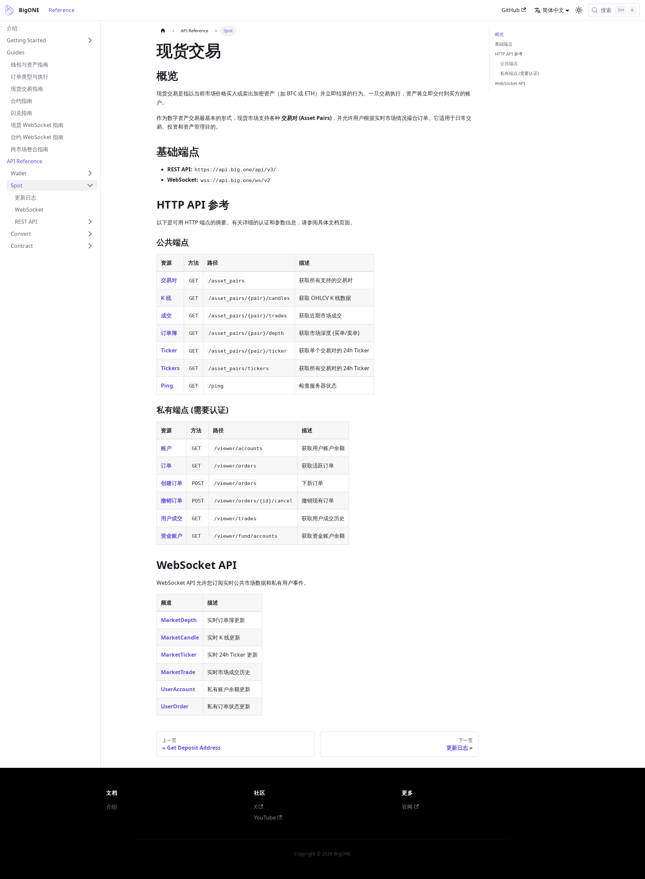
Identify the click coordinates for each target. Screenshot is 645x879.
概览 (499, 34)
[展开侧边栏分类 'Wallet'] (90, 173)
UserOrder (174, 706)
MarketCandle (180, 637)
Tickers (170, 368)
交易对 (169, 280)
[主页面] (163, 31)
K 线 (166, 298)
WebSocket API (510, 83)
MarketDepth (179, 620)
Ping (167, 385)
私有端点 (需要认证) (519, 73)
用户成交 (171, 518)
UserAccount (178, 689)
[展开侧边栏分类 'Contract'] (90, 245)
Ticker (169, 350)
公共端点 (509, 63)
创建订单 (171, 483)
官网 (407, 806)
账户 (166, 448)
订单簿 (169, 333)
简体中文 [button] (553, 10)
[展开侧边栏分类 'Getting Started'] (90, 40)
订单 (166, 465)
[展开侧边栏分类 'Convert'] (90, 233)
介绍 (111, 806)
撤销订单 (171, 500)
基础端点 (503, 44)
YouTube (265, 817)
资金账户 (171, 535)
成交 (166, 315)
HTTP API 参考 (509, 54)
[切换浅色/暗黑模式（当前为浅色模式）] (578, 10)
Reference (62, 10)
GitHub (511, 10)
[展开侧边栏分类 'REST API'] (90, 221)
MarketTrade (178, 672)
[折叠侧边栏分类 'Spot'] (90, 185)
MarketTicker (179, 654)
